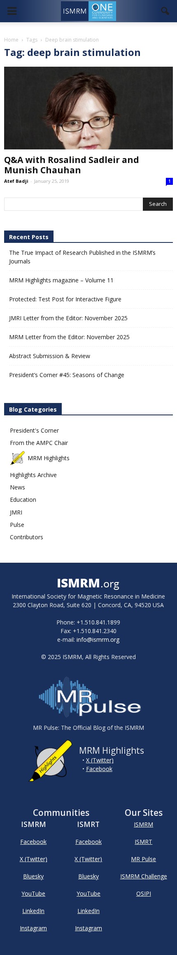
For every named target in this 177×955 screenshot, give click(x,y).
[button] (165, 11)
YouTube (33, 893)
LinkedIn (33, 911)
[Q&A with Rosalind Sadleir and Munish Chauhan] (88, 108)
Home (11, 39)
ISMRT (143, 842)
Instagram (33, 928)
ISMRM (143, 824)
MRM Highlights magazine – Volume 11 (61, 280)
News (17, 487)
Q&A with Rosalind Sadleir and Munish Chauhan (71, 165)
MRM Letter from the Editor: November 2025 (69, 337)
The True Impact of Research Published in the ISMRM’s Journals (82, 257)
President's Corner (34, 430)
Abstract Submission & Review (49, 356)
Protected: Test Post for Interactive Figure (65, 299)
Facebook (99, 769)
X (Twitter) (100, 760)
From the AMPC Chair (39, 443)
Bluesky (33, 876)
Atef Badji (16, 181)
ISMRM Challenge (143, 876)
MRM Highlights (49, 458)
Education (23, 499)
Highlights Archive (33, 475)
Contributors (26, 537)
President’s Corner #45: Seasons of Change (66, 375)
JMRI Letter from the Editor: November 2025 (68, 318)
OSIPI (143, 893)
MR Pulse (143, 859)
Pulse (17, 525)
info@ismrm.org (98, 639)
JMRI (16, 512)
